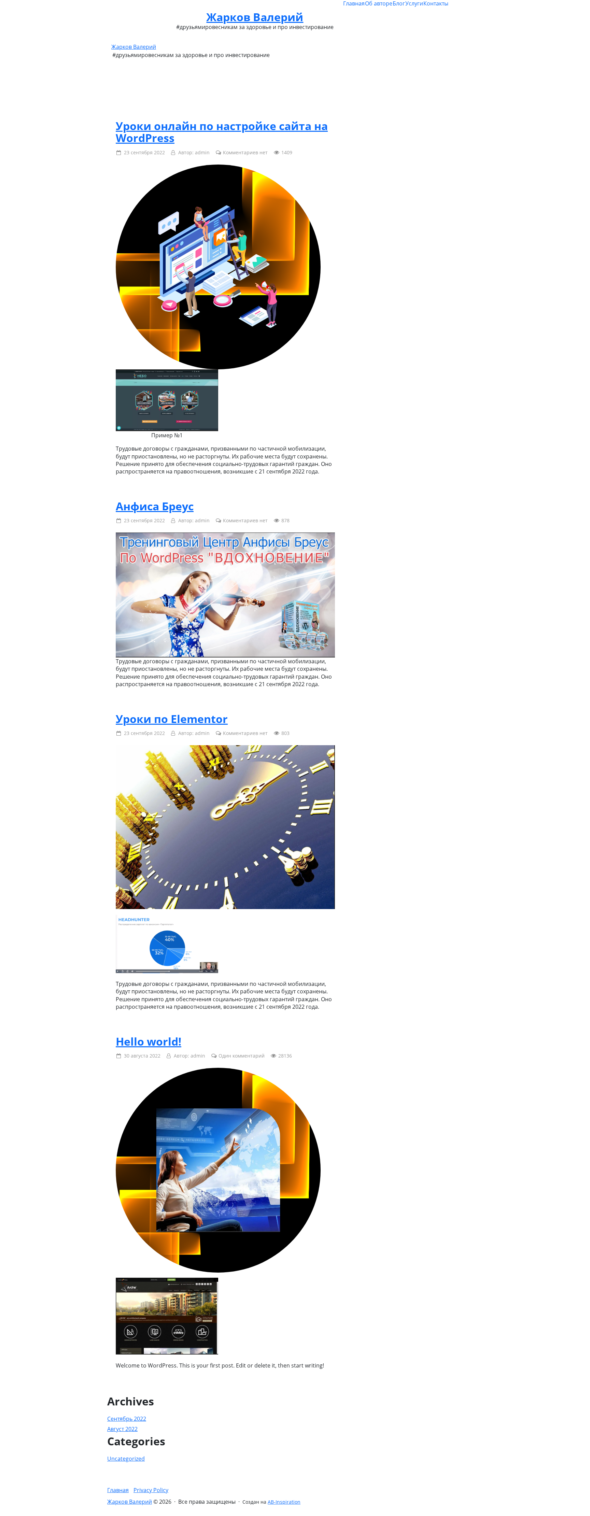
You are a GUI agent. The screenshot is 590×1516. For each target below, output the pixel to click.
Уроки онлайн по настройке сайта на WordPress (222, 131)
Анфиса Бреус (155, 506)
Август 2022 (122, 1429)
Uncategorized (126, 1458)
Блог (399, 3)
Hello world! (148, 1041)
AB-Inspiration (284, 1502)
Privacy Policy (151, 1490)
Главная (354, 3)
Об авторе (378, 3)
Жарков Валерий (254, 17)
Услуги (414, 3)
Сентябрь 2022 (126, 1418)
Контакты (435, 3)
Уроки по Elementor (172, 718)
